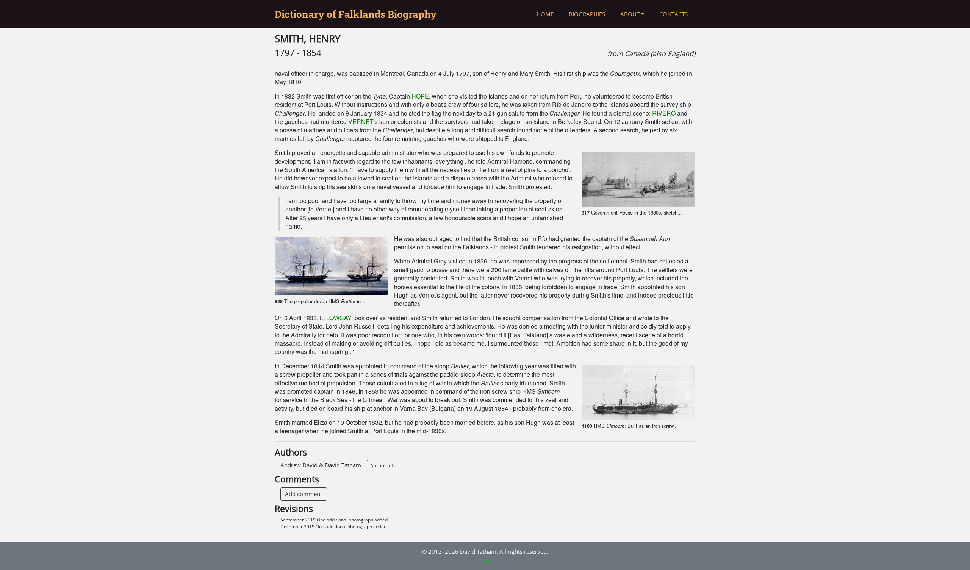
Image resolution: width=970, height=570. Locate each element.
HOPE (420, 96)
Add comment (303, 494)
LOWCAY (339, 317)
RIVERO (664, 113)
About (630, 14)
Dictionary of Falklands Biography (355, 14)
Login (485, 560)
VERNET (361, 121)
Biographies (587, 14)
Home (545, 14)
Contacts (673, 14)
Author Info (383, 465)
